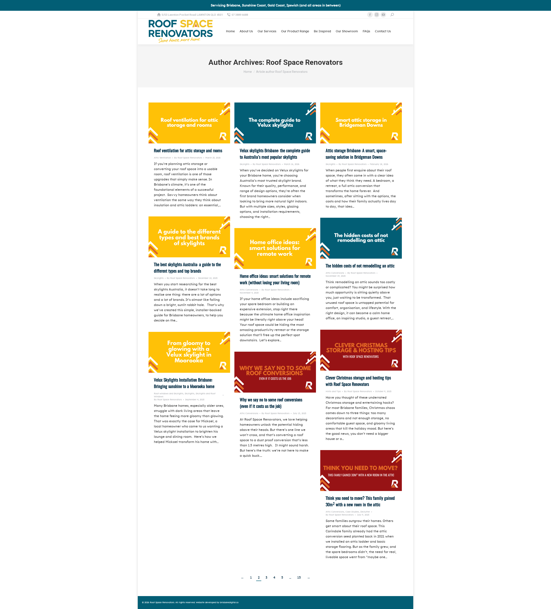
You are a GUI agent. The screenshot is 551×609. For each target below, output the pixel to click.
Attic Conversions (335, 273)
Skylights (244, 164)
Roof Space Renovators (304, 62)
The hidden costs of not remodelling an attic (361, 266)
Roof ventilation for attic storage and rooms (188, 151)
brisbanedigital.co (229, 602)
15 (299, 577)
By (188, 158)
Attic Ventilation (162, 158)
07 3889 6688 (240, 14)
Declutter (365, 512)
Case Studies (352, 512)
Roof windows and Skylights (168, 394)
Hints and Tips (333, 391)
